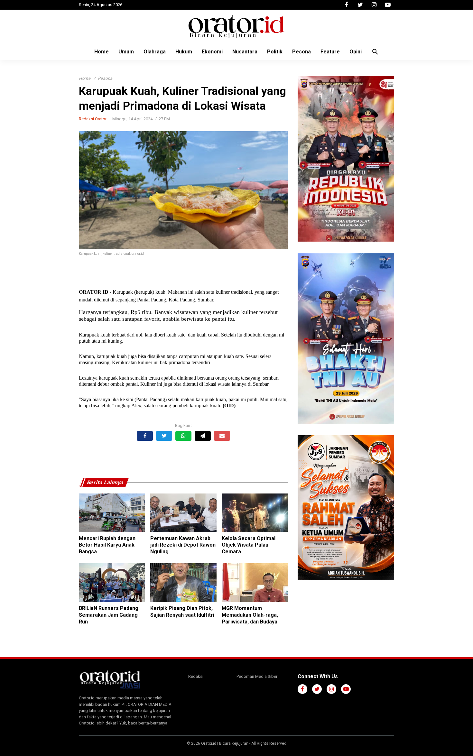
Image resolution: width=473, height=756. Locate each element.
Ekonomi (212, 52)
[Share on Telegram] (203, 436)
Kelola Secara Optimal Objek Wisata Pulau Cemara (248, 545)
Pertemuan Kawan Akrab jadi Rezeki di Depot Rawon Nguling (183, 545)
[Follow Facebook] (346, 5)
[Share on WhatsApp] (183, 436)
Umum (126, 52)
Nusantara (244, 52)
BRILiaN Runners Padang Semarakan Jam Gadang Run (108, 615)
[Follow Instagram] (373, 5)
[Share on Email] (222, 436)
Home (101, 52)
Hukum (183, 52)
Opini (355, 52)
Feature (330, 52)
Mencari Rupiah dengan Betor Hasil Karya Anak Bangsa (107, 545)
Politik (275, 52)
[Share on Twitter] (164, 436)
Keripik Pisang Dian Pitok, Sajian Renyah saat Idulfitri (182, 611)
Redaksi (195, 676)
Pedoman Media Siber (256, 676)
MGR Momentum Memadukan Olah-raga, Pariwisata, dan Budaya (250, 615)
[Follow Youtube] (387, 5)
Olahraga (155, 52)
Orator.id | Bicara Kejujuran (225, 743)
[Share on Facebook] (145, 436)
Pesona (301, 52)
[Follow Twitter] (360, 5)
